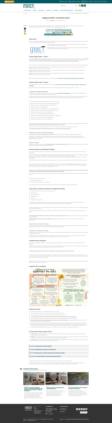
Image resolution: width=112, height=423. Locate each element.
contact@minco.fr (63, 409)
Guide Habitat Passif (38, 410)
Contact (85, 5)
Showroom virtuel (64, 1)
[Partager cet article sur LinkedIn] (25, 31)
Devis (35, 409)
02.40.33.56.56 (63, 408)
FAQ (35, 407)
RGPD (80, 419)
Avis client (68, 419)
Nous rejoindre (104, 1)
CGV (82, 419)
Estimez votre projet (95, 1)
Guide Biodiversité (37, 413)
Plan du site (86, 419)
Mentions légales (74, 419)
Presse (61, 419)
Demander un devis (80, 5)
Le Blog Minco (10, 1)
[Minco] (29, 6)
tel (82, 5)
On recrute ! (62, 411)
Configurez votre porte (75, 1)
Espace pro (85, 1)
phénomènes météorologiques (63, 93)
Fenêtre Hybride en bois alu (51, 408)
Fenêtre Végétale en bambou (51, 409)
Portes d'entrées (49, 410)
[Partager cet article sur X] (25, 34)
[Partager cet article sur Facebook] (25, 28)
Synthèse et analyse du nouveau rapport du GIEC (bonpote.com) (71, 78)
